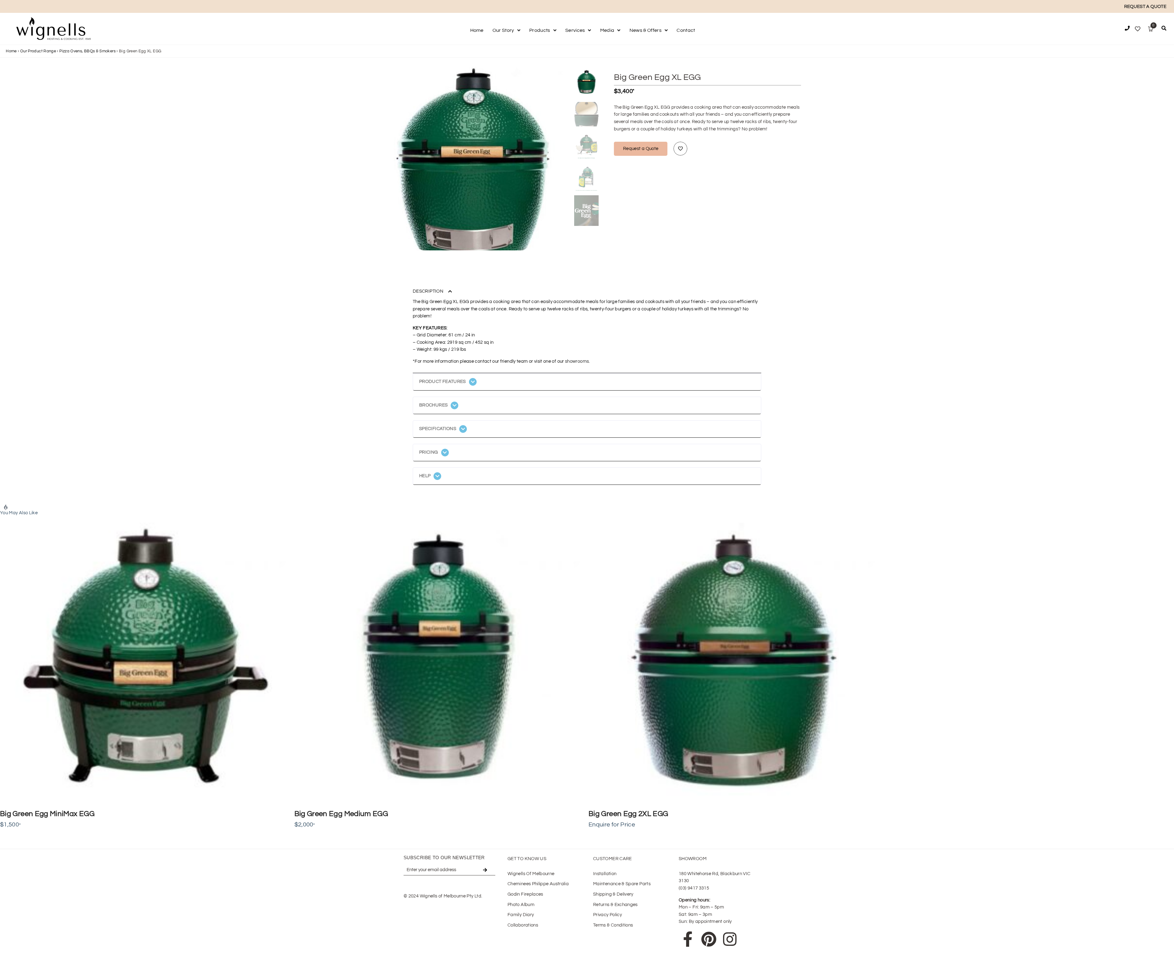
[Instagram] (729, 939)
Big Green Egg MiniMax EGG (47, 814)
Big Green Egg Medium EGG (341, 814)
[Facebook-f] (688, 939)
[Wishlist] (1137, 29)
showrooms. (577, 361)
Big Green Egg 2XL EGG (628, 814)
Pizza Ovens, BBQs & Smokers (87, 51)
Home (11, 51)
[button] (1163, 29)
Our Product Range (38, 51)
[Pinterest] (708, 939)
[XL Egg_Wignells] (472, 165)
